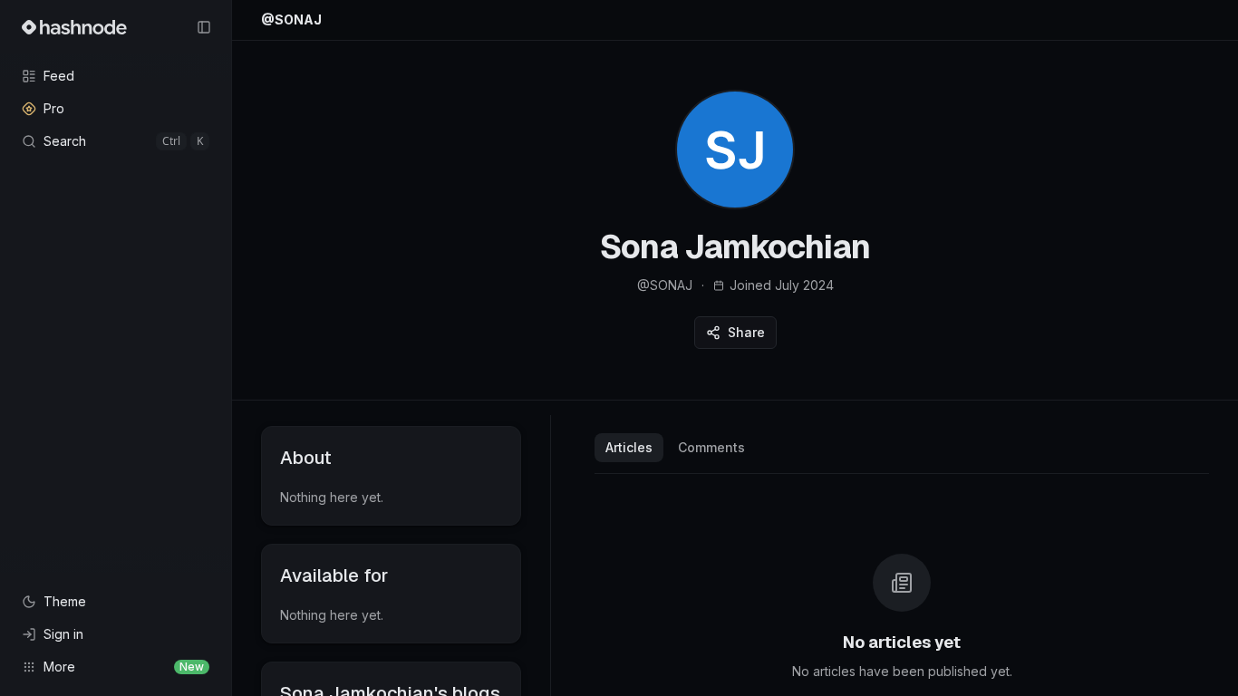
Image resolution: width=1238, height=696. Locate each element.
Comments (711, 447)
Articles (629, 447)
